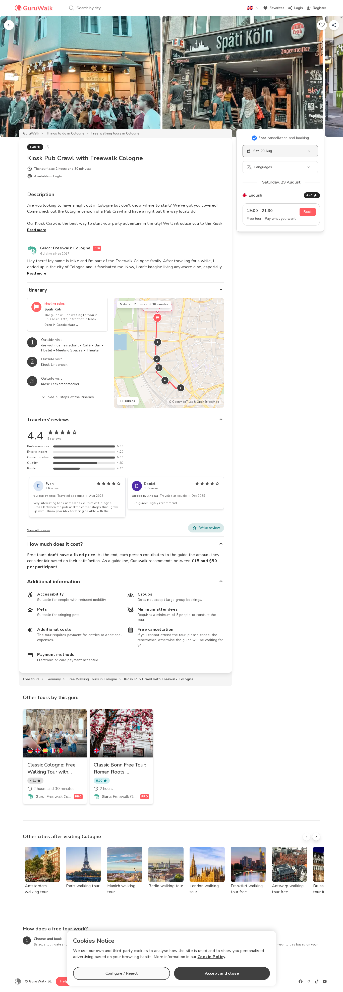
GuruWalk (31, 133)
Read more (36, 230)
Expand (130, 401)
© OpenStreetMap (206, 402)
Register (319, 8)
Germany (53, 679)
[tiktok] (316, 981)
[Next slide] (331, 76)
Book (308, 211)
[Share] (334, 25)
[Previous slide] (12, 76)
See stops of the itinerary (71, 397)
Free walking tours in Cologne (115, 133)
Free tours (31, 679)
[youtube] (324, 981)
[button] (157, 317)
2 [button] (157, 359)
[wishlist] (322, 25)
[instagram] (308, 981)
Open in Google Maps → (61, 325)
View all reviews (38, 530)
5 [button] (181, 388)
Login (298, 8)
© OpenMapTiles (181, 402)
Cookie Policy (211, 957)
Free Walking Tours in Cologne (92, 679)
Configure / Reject (121, 973)
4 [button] (165, 380)
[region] (169, 353)
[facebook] (300, 981)
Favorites (277, 8)
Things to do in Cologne (65, 133)
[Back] (9, 25)
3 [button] (159, 368)
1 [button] (158, 342)
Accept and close (222, 973)
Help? (65, 981)
